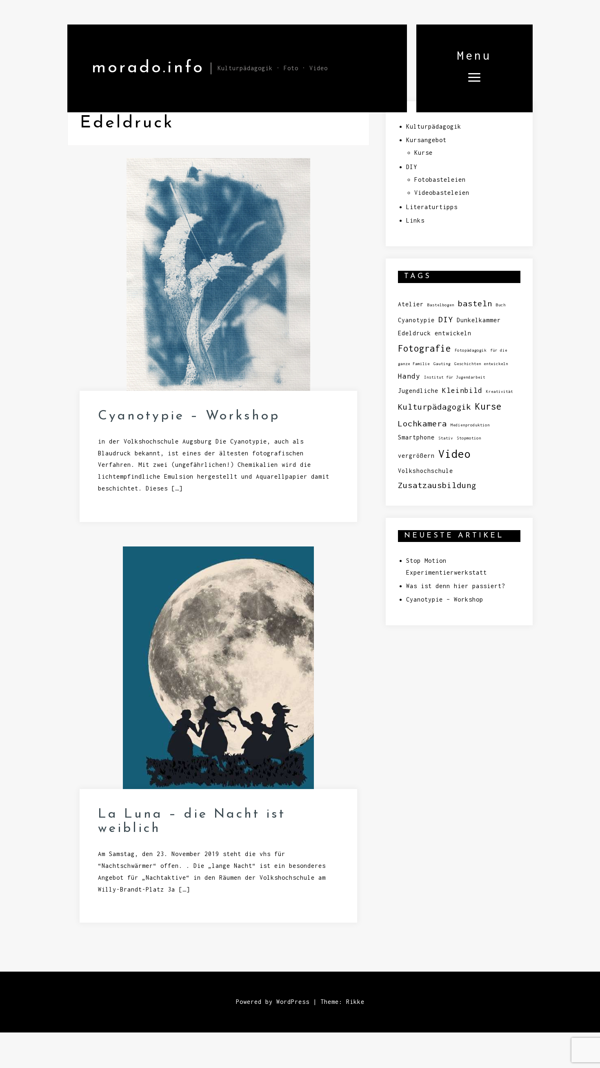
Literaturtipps (432, 206)
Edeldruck (414, 333)
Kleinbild (462, 390)
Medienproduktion (470, 425)
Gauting (442, 363)
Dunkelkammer (479, 320)
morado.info (148, 68)
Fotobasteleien (440, 179)
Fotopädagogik (471, 350)
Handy (409, 376)
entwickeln (453, 333)
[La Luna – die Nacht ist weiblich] (218, 672)
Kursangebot (426, 139)
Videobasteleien (441, 192)
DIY (411, 166)
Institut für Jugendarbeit (454, 377)
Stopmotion (469, 438)
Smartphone (416, 437)
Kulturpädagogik (433, 126)
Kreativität (499, 391)
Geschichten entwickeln (481, 363)
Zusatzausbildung (437, 485)
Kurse (423, 152)
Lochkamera (422, 423)
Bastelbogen (440, 305)
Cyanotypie (416, 320)
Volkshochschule (425, 470)
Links (415, 220)
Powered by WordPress (272, 1001)
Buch (501, 305)
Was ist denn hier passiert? (455, 585)
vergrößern (416, 455)
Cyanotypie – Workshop (189, 416)
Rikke (355, 1001)
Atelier (411, 304)
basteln (475, 303)
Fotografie (424, 348)
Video (454, 454)
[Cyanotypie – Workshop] (218, 279)
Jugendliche (418, 390)
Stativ (445, 438)
